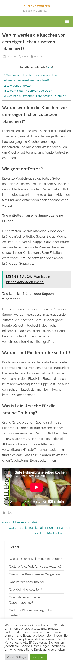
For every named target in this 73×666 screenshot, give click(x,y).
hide (49, 67)
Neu (9, 512)
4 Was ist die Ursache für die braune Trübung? (35, 96)
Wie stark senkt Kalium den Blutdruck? (35, 559)
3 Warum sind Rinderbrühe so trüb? (28, 90)
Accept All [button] (38, 657)
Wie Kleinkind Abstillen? (25, 589)
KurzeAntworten (36, 5)
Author (38, 56)
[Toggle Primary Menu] (67, 21)
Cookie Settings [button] (16, 657)
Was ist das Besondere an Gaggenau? (34, 574)
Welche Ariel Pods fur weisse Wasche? (35, 566)
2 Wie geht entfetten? (19, 85)
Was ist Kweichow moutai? (27, 582)
